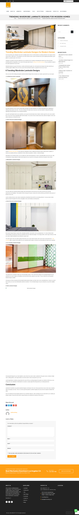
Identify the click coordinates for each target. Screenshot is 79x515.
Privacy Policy (69, 512)
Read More (8, 498)
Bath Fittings (40, 11)
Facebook (6, 405)
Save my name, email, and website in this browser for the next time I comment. (25, 453)
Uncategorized (62, 46)
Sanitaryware (26, 11)
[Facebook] (7, 1)
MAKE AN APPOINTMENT (66, 471)
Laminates (18, 11)
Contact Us (55, 11)
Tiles (33, 11)
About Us (12, 11)
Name (8, 438)
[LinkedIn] (13, 1)
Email (16, 405)
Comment (9, 426)
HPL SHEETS (62, 43)
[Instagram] (10, 1)
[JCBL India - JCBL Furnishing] (8, 5)
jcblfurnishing (14, 412)
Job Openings (63, 11)
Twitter (9, 405)
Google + (13, 405)
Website (9, 448)
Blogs (25, 502)
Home (7, 11)
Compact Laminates (63, 40)
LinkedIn (11, 405)
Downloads (48, 11)
